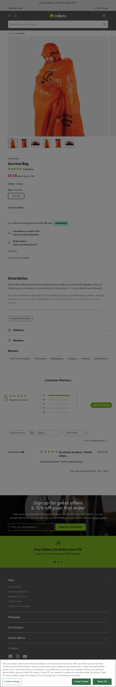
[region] (58, 673)
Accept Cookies (81, 682)
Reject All (102, 682)
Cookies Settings (11, 682)
